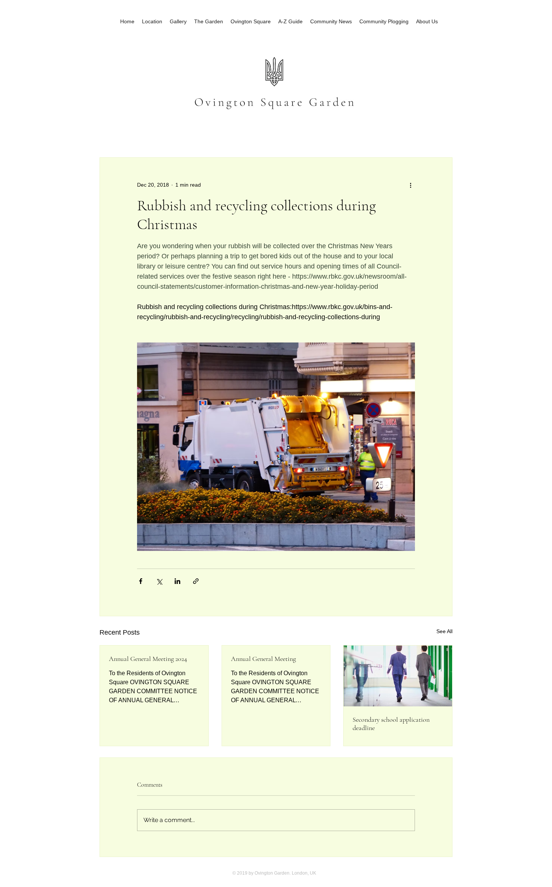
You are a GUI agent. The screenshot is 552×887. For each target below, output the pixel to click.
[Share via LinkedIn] (177, 581)
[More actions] (410, 184)
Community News (126, 135)
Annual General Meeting (263, 659)
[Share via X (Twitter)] (159, 581)
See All (444, 631)
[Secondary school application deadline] (398, 676)
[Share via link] (195, 581)
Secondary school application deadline (391, 723)
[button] (442, 135)
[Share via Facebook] (140, 581)
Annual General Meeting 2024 (148, 659)
